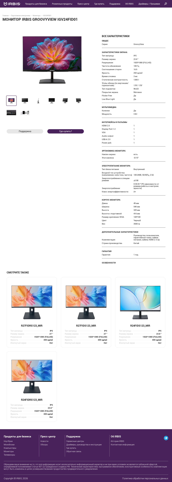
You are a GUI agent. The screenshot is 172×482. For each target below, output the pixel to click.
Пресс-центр (83, 3)
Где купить (71, 448)
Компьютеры (10, 448)
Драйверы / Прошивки (149, 3)
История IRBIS (117, 441)
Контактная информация (122, 444)
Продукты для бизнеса (17, 436)
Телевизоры (9, 454)
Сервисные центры (75, 441)
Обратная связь (73, 451)
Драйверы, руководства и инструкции (84, 444)
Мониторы (37, 15)
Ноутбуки (8, 441)
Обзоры (44, 444)
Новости (44, 441)
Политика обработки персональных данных (145, 478)
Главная (6, 15)
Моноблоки (9, 444)
